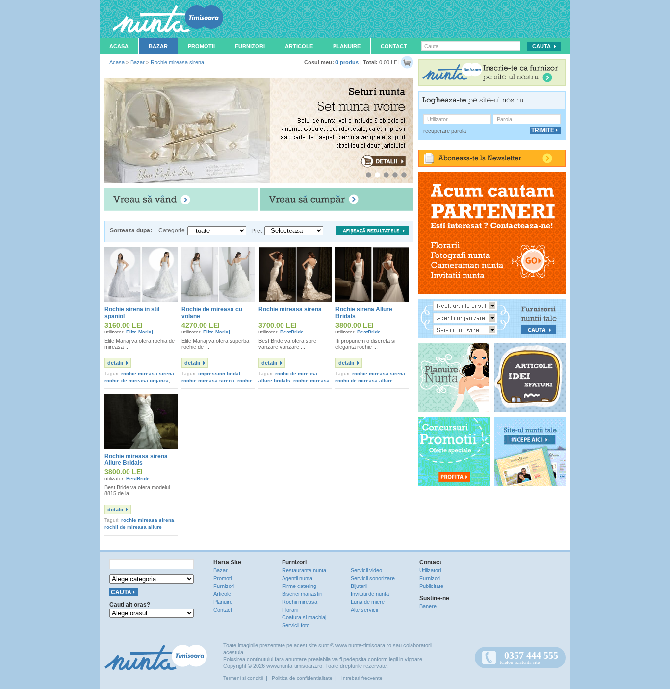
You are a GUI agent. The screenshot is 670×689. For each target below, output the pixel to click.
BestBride (292, 331)
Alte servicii (364, 609)
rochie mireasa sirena (147, 373)
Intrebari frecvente (362, 678)
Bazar (158, 46)
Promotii (201, 46)
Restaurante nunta (304, 570)
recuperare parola (444, 131)
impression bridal (219, 373)
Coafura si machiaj (304, 617)
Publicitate (431, 586)
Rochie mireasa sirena (177, 62)
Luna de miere (368, 602)
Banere (428, 606)
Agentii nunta (297, 578)
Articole (299, 46)
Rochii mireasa (299, 602)
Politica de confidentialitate (302, 678)
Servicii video (366, 570)
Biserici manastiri (302, 594)
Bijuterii (359, 586)
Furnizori (250, 46)
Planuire (347, 46)
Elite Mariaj (139, 331)
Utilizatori (430, 570)
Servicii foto (295, 625)
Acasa (119, 46)
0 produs (347, 62)
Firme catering (299, 586)
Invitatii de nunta (370, 594)
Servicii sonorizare (373, 578)
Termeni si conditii (243, 678)
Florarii (290, 609)
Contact (394, 46)
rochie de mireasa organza (136, 380)
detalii (115, 363)
